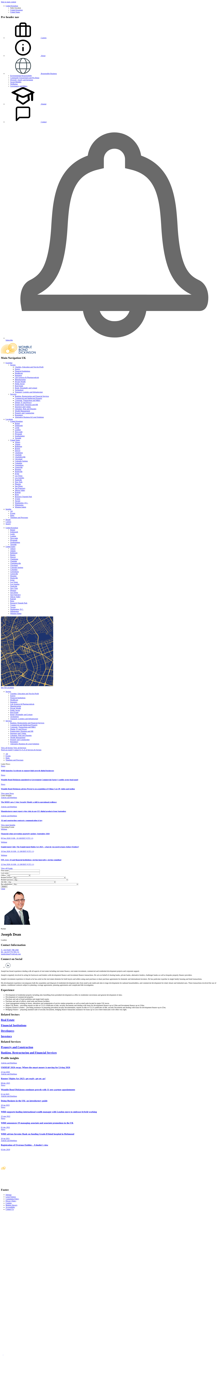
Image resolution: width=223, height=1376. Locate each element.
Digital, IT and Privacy (23, 403)
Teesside (18, 438)
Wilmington (19, 505)
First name (5, 871)
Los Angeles (19, 478)
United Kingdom (12, 6)
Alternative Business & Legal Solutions (29, 417)
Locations (9, 419)
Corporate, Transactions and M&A (27, 400)
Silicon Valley (20, 490)
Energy (17, 369)
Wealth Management (22, 411)
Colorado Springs (21, 461)
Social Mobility (15, 82)
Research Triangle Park (23, 497)
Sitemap (8, 1195)
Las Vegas (18, 476)
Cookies (9, 1203)
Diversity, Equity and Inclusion (21, 80)
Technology (19, 390)
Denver (17, 451)
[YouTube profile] (144, 1354)
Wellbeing (14, 84)
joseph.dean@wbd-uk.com (11, 954)
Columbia (18, 463)
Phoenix (18, 484)
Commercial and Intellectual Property (28, 398)
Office (3, 875)
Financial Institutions (22, 371)
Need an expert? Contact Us (11, 750)
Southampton (20, 436)
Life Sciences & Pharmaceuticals (27, 377)
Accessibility (10, 1207)
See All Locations (7, 688)
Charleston (19, 453)
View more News (7, 793)
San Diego (19, 486)
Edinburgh (19, 426)
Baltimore (18, 446)
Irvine (17, 474)
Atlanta (17, 444)
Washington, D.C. (21, 503)
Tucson (17, 501)
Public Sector (20, 384)
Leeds (17, 428)
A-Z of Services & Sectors (31, 750)
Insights (8, 509)
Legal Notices (11, 1197)
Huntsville (18, 472)
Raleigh (18, 492)
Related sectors (6, 877)
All (11, 511)
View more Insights (8, 825)
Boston (17, 449)
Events (12, 513)
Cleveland (18, 459)
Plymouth (18, 434)
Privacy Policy (11, 1201)
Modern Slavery (11, 1205)
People (8, 520)
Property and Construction (24, 413)
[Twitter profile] (73, 1354)
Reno (17, 495)
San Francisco (20, 488)
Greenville (19, 467)
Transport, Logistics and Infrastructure (29, 392)
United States (15, 12)
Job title (4, 882)
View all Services (19, 748)
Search (8, 524)
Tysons (17, 499)
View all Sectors (7, 748)
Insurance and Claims (23, 407)
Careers (8, 522)
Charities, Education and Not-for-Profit (29, 367)
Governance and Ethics (18, 86)
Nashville (18, 480)
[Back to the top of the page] (18, 1374)
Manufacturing (20, 380)
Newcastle (19, 432)
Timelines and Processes (19, 518)
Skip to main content (8, 2)
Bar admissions (6, 884)
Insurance (18, 375)
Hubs (12, 515)
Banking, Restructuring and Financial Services (32, 396)
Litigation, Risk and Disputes (25, 409)
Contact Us (10, 1209)
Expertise (9, 363)
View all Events (7, 868)
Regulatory (19, 415)
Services (13, 394)
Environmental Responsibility (21, 76)
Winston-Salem (20, 507)
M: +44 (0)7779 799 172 (10, 952)
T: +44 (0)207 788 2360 (10, 950)
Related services (7, 880)
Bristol (17, 423)
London (18, 430)
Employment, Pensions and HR (26, 405)
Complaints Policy (12, 1199)
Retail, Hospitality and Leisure (26, 388)
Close (3, 889)
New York (18, 482)
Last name (4, 873)
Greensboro (19, 465)
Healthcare (19, 373)
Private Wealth (20, 382)
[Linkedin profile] (2, 1354)
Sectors (13, 365)
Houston (18, 469)
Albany (17, 442)
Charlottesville (20, 457)
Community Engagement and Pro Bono (24, 78)
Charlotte (18, 455)
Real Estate (19, 386)
